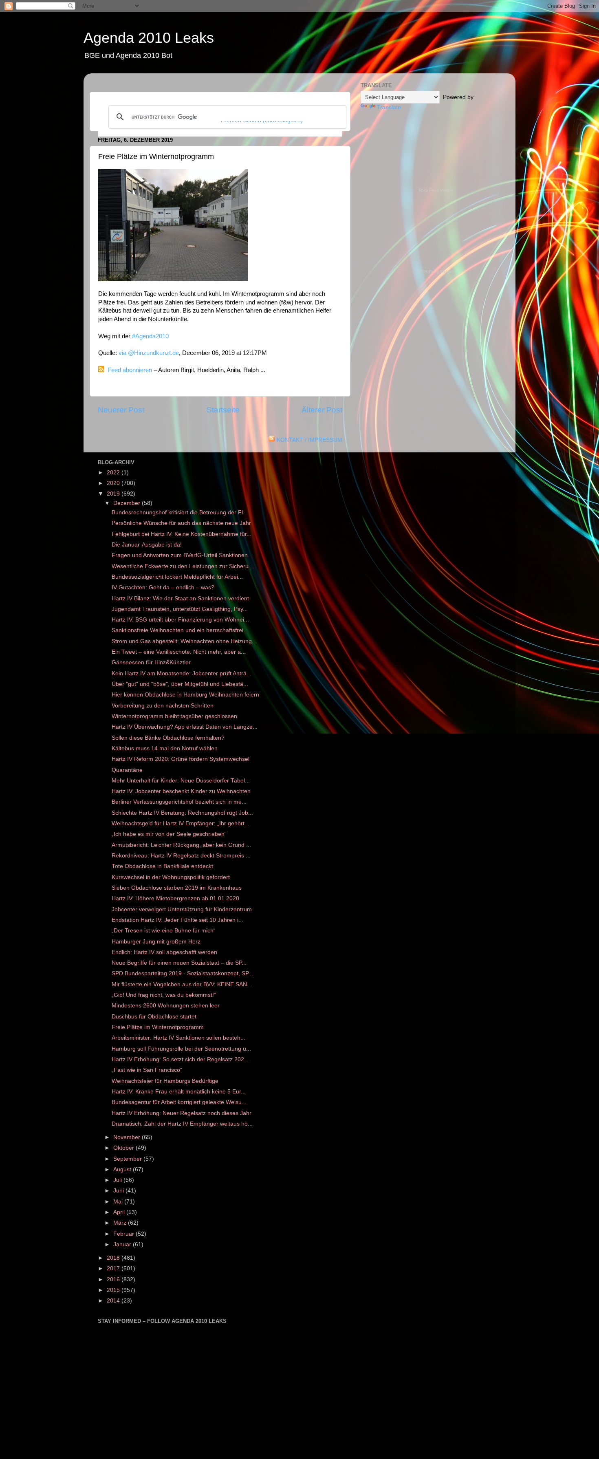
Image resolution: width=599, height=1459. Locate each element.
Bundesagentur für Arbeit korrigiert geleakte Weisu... (179, 1102)
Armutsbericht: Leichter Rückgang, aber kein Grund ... (181, 845)
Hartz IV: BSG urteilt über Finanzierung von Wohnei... (180, 620)
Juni (119, 1191)
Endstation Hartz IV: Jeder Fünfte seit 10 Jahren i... (177, 920)
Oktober (124, 1148)
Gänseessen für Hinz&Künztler (151, 662)
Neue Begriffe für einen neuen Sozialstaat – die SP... (179, 963)
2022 (114, 472)
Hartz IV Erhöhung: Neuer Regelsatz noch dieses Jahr (181, 1113)
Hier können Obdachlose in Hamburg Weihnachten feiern (185, 695)
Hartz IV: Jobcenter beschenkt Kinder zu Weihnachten (181, 791)
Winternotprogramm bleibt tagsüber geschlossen (174, 716)
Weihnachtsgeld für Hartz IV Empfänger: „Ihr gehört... (180, 823)
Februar (124, 1234)
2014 (114, 1301)
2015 (114, 1290)
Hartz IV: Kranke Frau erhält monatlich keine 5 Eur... (179, 1092)
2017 (114, 1268)
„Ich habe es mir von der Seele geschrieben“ (169, 834)
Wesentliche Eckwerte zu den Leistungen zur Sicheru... (182, 566)
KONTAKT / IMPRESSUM (309, 440)
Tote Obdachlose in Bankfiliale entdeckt (162, 866)
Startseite (223, 410)
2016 (114, 1279)
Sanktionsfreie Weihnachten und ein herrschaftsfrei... (180, 630)
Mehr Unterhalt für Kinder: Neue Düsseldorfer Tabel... (181, 781)
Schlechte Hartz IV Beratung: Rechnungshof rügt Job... (182, 813)
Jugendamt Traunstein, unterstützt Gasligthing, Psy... (180, 609)
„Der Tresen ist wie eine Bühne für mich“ (164, 931)
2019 (114, 494)
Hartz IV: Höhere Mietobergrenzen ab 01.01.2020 (175, 898)
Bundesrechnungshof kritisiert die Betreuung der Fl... (180, 512)
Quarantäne (127, 770)
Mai (118, 1202)
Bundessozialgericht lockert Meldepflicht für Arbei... (177, 577)
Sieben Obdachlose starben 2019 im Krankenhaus (177, 888)
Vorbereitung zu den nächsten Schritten (163, 706)
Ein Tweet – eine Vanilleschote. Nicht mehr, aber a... (179, 652)
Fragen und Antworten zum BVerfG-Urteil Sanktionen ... (183, 555)
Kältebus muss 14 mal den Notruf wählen (165, 748)
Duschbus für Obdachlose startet (154, 1017)
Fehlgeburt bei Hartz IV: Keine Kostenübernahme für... (181, 534)
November (127, 1137)
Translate (389, 107)
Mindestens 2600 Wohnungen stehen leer (166, 1006)
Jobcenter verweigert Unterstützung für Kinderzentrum (182, 909)
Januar (123, 1244)
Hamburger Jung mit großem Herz (156, 942)
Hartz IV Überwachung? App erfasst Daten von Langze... (185, 727)
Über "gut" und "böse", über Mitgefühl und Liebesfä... (180, 684)
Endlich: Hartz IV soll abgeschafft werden (164, 952)
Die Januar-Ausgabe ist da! (147, 545)
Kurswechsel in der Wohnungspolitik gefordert (171, 877)
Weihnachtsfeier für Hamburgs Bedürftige (165, 1081)
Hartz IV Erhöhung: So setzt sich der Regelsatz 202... (180, 1059)
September (128, 1159)
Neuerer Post (121, 410)
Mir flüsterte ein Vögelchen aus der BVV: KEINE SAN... (182, 984)
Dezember (127, 503)
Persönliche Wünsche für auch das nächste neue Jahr (181, 523)
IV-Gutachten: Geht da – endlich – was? (163, 587)
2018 (114, 1258)
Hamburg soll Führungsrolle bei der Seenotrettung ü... (181, 1049)
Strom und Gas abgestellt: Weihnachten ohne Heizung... (184, 641)
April (119, 1212)
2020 (114, 483)
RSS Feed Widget (436, 190)
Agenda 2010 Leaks (149, 37)
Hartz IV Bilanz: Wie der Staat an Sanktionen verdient (180, 598)
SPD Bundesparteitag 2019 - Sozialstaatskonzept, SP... (182, 973)
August (123, 1169)
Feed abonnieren (130, 370)
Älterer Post (322, 410)
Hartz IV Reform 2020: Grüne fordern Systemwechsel (180, 759)
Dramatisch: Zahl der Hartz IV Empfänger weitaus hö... (182, 1124)
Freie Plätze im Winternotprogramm (158, 1027)
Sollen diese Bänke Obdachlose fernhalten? (168, 738)
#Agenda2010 (150, 336)
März (120, 1223)
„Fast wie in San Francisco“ (147, 1070)
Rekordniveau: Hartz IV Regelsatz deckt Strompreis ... (181, 856)
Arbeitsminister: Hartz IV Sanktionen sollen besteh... (178, 1038)
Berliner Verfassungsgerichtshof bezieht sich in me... (179, 802)
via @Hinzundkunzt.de (149, 353)
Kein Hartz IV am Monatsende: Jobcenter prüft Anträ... (181, 673)
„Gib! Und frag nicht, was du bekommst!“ (164, 995)
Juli (118, 1180)
